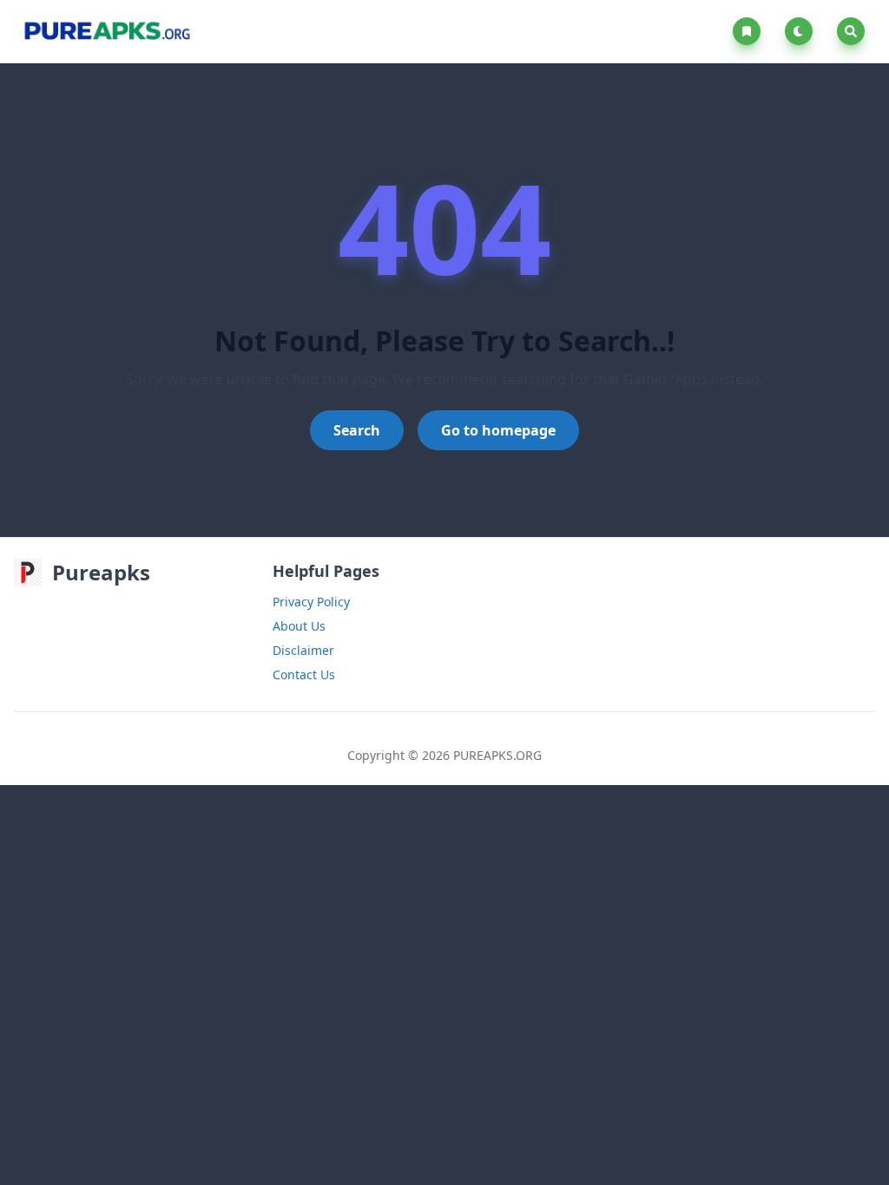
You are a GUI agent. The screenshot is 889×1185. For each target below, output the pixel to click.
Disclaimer (303, 650)
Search (356, 430)
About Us (299, 626)
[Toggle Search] (851, 31)
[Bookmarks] (750, 31)
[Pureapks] (106, 31)
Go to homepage (498, 430)
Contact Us (304, 674)
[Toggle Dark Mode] (802, 31)
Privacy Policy (311, 601)
